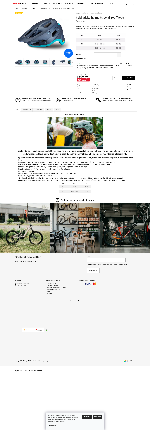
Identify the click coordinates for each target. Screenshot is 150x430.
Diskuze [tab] (49, 109)
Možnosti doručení (81, 58)
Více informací (60, 421)
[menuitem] (36, 3)
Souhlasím (97, 416)
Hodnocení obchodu (75, 301)
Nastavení (52, 426)
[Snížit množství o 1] (110, 78)
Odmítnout (87, 416)
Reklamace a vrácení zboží (54, 289)
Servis (48, 291)
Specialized (129, 65)
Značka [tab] (58, 109)
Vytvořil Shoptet (131, 361)
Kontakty (49, 293)
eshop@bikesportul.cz (23, 283)
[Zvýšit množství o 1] (119, 78)
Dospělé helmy (95, 85)
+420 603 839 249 (22, 285)
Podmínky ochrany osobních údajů (56, 287)
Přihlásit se (93, 270)
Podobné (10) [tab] (39, 109)
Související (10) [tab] (27, 109)
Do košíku (130, 77)
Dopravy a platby (51, 283)
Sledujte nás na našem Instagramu (77, 200)
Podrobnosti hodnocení (97, 13)
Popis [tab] (16, 109)
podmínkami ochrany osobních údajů (116, 264)
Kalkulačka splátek (85, 79)
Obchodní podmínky (52, 285)
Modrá (93, 91)
